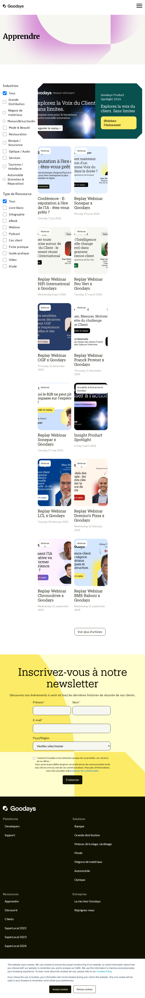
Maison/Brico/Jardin (21, 121)
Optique (79, 879)
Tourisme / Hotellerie (15, 166)
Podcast (14, 234)
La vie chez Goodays (87, 901)
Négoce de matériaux (15, 112)
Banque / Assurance (15, 143)
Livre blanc (16, 208)
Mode (78, 853)
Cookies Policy (104, 971)
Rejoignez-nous (84, 910)
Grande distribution (87, 835)
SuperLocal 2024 (15, 946)
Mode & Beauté (19, 127)
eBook (13, 221)
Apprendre (12, 901)
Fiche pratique (19, 247)
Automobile (82, 871)
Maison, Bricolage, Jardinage (93, 844)
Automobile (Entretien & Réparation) (16, 179)
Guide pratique (19, 253)
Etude (13, 266)
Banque (79, 826)
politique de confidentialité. (85, 770)
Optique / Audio (19, 151)
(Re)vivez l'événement (112, 123)
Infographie (17, 214)
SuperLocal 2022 (15, 928)
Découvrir (11, 910)
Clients (9, 919)
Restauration (18, 134)
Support (10, 835)
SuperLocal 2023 (15, 937)
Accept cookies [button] (60, 989)
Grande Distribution (16, 102)
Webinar (14, 227)
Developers (12, 826)
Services (14, 158)
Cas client (15, 240)
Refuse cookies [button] (85, 989)
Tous (12, 93)
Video (13, 260)
